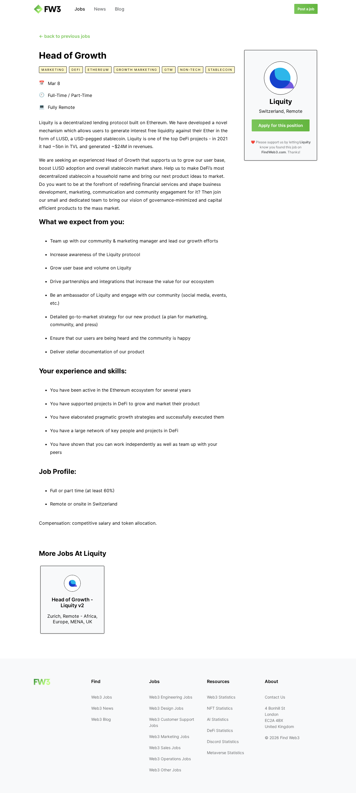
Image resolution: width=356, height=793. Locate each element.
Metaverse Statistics (225, 752)
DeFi (75, 70)
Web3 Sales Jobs (165, 747)
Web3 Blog (101, 719)
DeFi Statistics (220, 730)
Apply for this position (280, 125)
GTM (168, 70)
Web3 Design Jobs (166, 708)
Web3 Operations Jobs (170, 758)
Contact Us (275, 697)
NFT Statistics (220, 708)
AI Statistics (217, 719)
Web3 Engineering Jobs (170, 697)
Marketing (52, 70)
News (100, 9)
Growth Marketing (136, 70)
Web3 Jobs (101, 697)
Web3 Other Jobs (165, 769)
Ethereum (98, 70)
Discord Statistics (223, 741)
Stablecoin (220, 70)
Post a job (306, 9)
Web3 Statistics (221, 697)
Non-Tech (190, 70)
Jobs (80, 9)
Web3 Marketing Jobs (169, 736)
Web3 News (102, 708)
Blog (119, 9)
